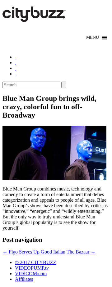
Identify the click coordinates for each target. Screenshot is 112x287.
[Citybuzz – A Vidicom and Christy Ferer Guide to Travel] (34, 18)
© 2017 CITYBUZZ (35, 262)
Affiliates (24, 279)
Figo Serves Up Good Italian (33, 251)
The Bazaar (81, 251)
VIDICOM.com (31, 273)
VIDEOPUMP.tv (32, 268)
